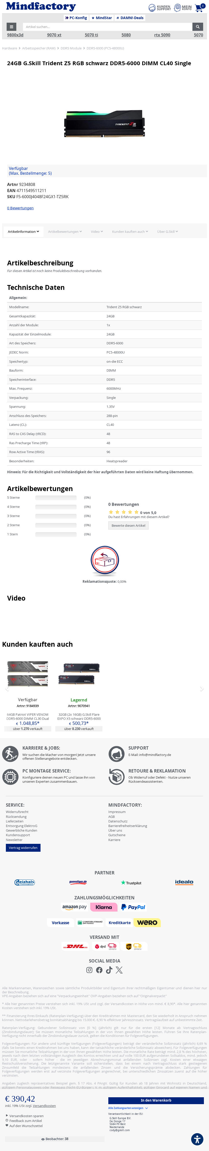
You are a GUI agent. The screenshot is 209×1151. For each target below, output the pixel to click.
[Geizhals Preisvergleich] (25, 882)
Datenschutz (117, 821)
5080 (126, 35)
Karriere (114, 839)
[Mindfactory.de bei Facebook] (99, 970)
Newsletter (14, 839)
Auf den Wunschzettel (26, 1125)
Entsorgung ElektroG (21, 825)
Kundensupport (18, 835)
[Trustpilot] (131, 882)
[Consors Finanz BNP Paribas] (90, 922)
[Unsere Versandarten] (104, 946)
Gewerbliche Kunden (21, 830)
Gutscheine (116, 835)
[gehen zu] (7, 478)
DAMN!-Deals (131, 18)
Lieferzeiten (14, 821)
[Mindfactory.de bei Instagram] (89, 970)
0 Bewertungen (20, 207)
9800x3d (15, 35)
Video (95, 231)
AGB (111, 816)
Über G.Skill (166, 231)
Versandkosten (44, 1105)
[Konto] (182, 8)
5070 (198, 35)
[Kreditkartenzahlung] (119, 922)
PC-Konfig (78, 18)
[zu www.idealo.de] (184, 882)
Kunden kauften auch (128, 231)
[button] (11, 27)
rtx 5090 (162, 35)
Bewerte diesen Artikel (128, 525)
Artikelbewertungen (63, 231)
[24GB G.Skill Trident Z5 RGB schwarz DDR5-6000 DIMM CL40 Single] (104, 124)
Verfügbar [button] (30, 171)
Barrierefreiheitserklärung (127, 825)
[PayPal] (134, 906)
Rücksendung (16, 816)
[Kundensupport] (159, 7)
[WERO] (148, 922)
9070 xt (54, 35)
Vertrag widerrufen (23, 847)
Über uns (115, 830)
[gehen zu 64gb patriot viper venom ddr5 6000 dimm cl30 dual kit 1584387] (27, 693)
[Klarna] (104, 906)
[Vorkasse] (61, 922)
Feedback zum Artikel (25, 1120)
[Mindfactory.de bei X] (119, 970)
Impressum (117, 811)
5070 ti (91, 35)
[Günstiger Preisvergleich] (78, 882)
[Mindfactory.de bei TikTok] (109, 970)
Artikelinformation (22, 231)
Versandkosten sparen (26, 1116)
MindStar (103, 18)
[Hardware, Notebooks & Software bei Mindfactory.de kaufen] (60, 6)
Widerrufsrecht (17, 811)
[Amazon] (75, 906)
